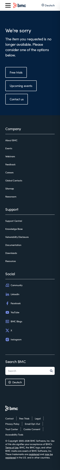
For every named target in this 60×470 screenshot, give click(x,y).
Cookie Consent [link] (32, 429)
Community (16, 285)
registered (34, 454)
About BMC (11, 140)
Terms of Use (11, 447)
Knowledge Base (14, 228)
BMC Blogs (16, 321)
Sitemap (9, 188)
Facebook (16, 303)
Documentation (13, 245)
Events (8, 148)
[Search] (52, 371)
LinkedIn (15, 294)
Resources (10, 261)
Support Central (13, 220)
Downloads (11, 253)
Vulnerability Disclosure (16, 237)
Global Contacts (13, 180)
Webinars (10, 156)
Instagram (16, 339)
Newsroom (10, 196)
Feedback (10, 164)
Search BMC (15, 361)
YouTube (15, 312)
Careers (9, 172)
